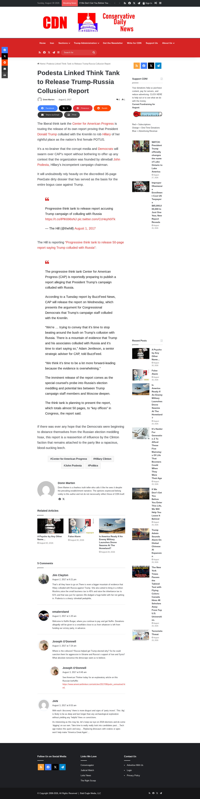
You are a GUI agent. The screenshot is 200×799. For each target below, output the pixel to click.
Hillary (106, 134)
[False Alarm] (81, 526)
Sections (63, 43)
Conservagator (87, 765)
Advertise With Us (135, 765)
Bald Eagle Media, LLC (90, 793)
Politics (93, 465)
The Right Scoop (88, 780)
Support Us (152, 43)
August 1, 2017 (85, 228)
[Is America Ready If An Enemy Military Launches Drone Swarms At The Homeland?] (112, 526)
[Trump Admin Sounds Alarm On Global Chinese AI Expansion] (140, 534)
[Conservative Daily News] (90, 22)
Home (43, 43)
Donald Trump (47, 134)
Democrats (105, 148)
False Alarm (74, 536)
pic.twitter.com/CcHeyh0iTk (96, 219)
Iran (52, 43)
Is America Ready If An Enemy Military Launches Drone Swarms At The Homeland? (111, 542)
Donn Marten (48, 100)
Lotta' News (86, 775)
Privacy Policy (133, 775)
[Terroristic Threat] (140, 635)
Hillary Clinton (103, 459)
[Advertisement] (147, 284)
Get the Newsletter (113, 43)
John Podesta (73, 465)
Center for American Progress (93, 123)
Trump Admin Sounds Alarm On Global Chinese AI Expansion (157, 543)
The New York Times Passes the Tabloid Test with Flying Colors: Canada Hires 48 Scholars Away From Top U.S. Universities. (157, 593)
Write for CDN (134, 43)
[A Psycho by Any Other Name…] (50, 526)
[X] (63, 499)
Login (129, 770)
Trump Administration (85, 43)
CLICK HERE (156, 94)
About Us (167, 43)
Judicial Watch (87, 770)
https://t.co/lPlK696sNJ (61, 219)
